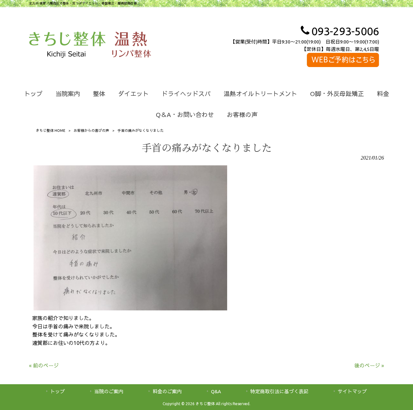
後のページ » (369, 365)
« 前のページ (44, 365)
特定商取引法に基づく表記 (279, 391)
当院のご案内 (108, 391)
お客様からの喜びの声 (91, 130)
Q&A (216, 391)
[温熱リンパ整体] (131, 46)
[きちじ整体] (67, 46)
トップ (57, 391)
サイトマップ (352, 391)
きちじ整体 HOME (50, 130)
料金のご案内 (167, 391)
